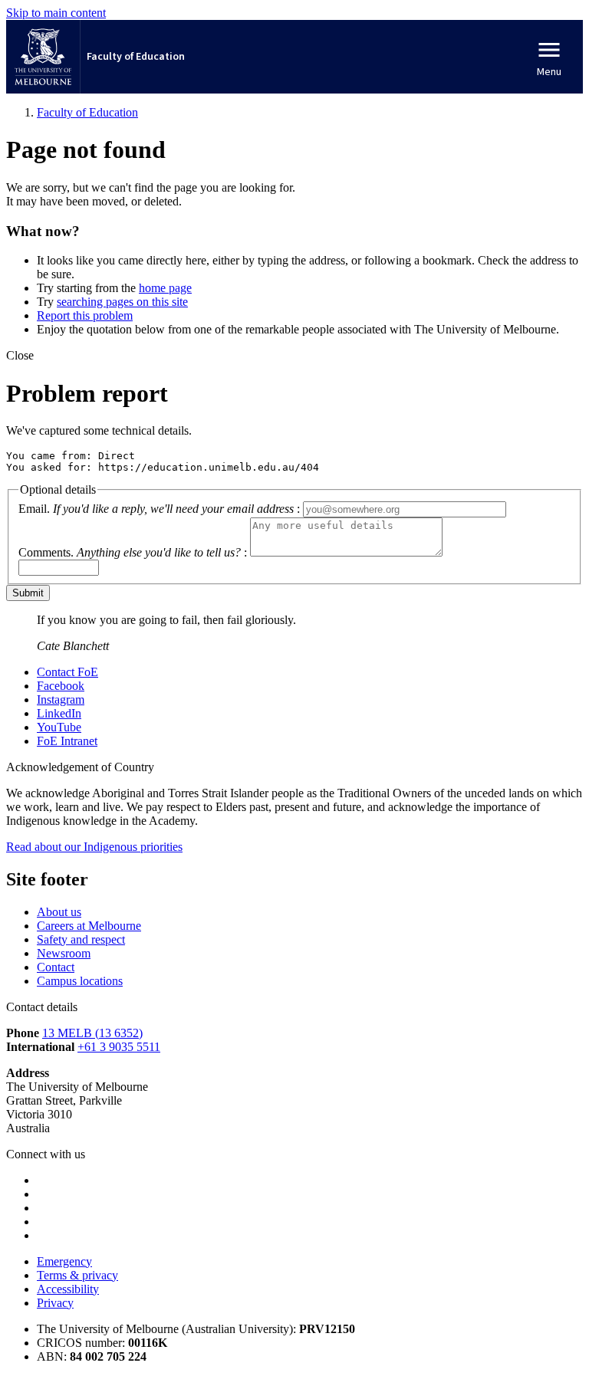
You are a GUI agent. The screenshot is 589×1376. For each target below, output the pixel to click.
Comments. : (132, 552)
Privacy (55, 1302)
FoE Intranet (67, 740)
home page (165, 287)
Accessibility (68, 1289)
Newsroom (63, 953)
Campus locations (80, 980)
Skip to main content (56, 12)
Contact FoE (67, 671)
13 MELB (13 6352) (92, 1032)
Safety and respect (81, 939)
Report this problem (85, 315)
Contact (55, 967)
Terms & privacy (77, 1275)
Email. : (159, 508)
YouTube (59, 727)
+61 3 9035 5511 (118, 1046)
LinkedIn (59, 713)
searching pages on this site (122, 301)
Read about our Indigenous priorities (94, 846)
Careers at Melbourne (89, 925)
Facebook (60, 685)
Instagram (60, 699)
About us (59, 911)
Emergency (64, 1261)
